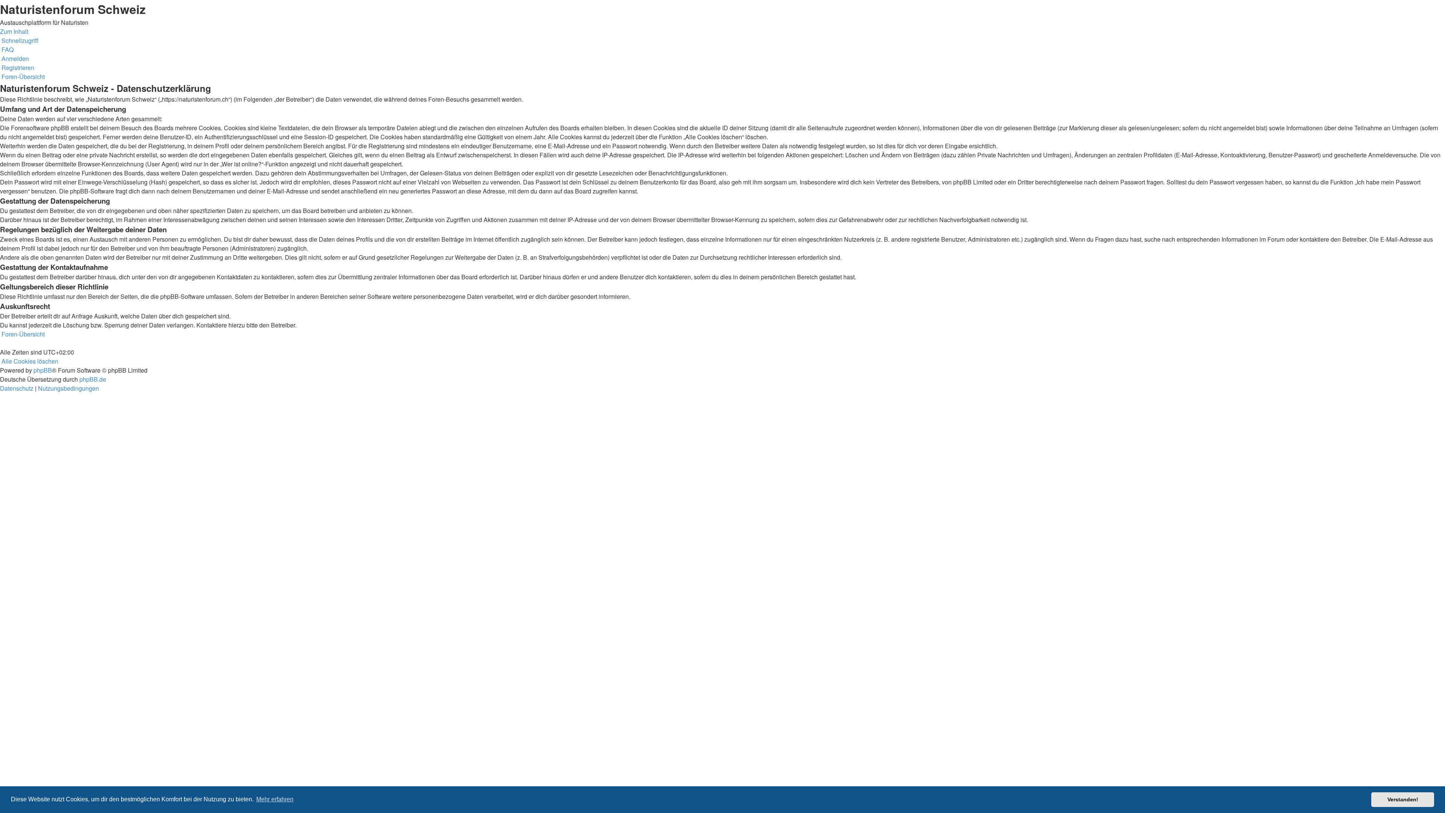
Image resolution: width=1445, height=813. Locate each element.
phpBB (42, 370)
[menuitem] (7, 49)
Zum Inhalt (14, 31)
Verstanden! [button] (1402, 799)
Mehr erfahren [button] (275, 799)
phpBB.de (92, 379)
